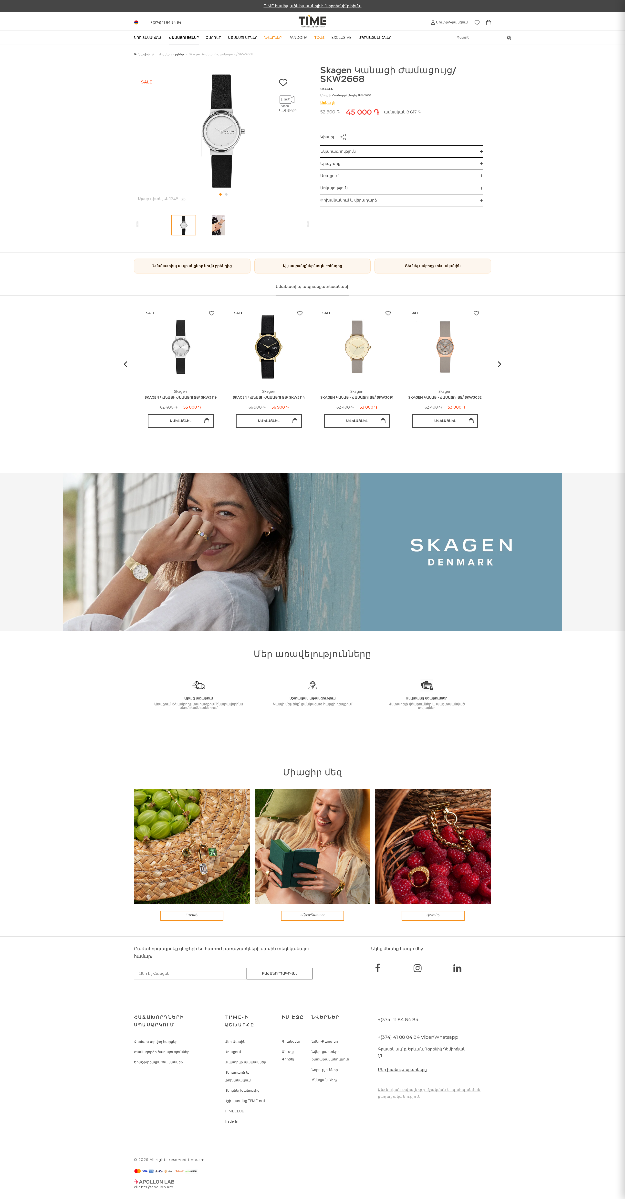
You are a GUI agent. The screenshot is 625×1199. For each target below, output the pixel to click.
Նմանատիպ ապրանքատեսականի (312, 286)
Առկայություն (334, 188)
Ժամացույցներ (184, 37)
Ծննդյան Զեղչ (324, 1080)
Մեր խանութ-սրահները (402, 1069)
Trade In (231, 1121)
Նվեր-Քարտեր (325, 1041)
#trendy (192, 915)
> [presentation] (308, 224)
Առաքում (329, 175)
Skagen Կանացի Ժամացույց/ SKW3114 (269, 397)
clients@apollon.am (153, 1187)
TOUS (319, 37)
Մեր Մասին (235, 1041)
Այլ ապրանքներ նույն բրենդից (312, 265)
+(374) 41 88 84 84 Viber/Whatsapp (418, 1037)
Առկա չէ (327, 103)
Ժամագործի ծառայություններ (161, 1052)
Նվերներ (273, 37)
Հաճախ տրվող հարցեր (155, 1041)
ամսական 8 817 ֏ (402, 112)
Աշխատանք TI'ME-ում (245, 1101)
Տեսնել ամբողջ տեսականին (433, 265)
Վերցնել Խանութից (242, 1090)
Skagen (326, 89)
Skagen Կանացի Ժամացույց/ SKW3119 (181, 397)
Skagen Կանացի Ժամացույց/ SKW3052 (445, 397)
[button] (220, 194)
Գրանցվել (291, 1041)
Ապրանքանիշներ (375, 37)
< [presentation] (137, 224)
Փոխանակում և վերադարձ (348, 200)
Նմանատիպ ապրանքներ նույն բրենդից (192, 265)
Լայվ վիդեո (288, 110)
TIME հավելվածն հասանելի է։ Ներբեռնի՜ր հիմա (313, 6)
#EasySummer (312, 915)
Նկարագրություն (338, 151)
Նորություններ (325, 1070)
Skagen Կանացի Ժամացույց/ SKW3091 (356, 397)
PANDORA (298, 37)
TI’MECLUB (234, 1111)
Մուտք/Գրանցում (451, 22)
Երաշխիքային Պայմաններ (158, 1062)
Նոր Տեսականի (148, 37)
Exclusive (341, 37)
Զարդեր (213, 37)
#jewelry (433, 915)
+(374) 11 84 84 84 (398, 1019)
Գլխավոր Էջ (144, 54)
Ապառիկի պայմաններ (245, 1062)
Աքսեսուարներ (243, 37)
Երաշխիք (330, 163)
